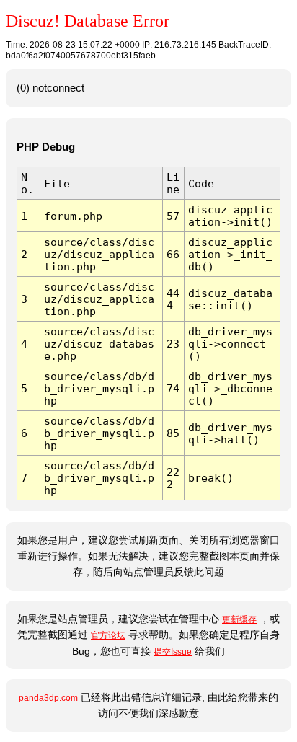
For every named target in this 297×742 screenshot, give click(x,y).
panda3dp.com (48, 698)
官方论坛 (108, 635)
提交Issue (173, 652)
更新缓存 (239, 619)
